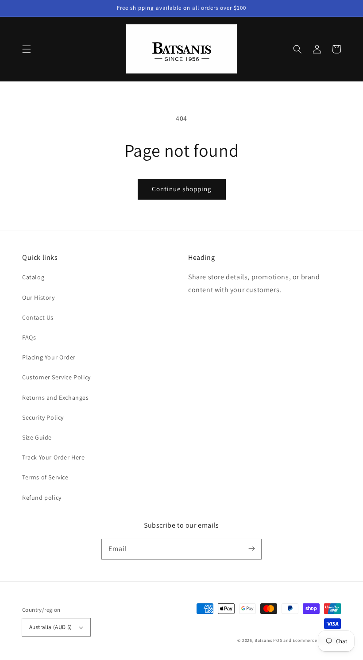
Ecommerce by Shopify (317, 640)
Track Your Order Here (53, 457)
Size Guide (37, 437)
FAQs (29, 337)
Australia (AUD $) (50, 627)
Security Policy (43, 417)
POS (277, 640)
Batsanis (263, 640)
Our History (38, 297)
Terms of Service (45, 477)
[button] (26, 49)
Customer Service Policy (56, 377)
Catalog (33, 277)
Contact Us (38, 317)
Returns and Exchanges (55, 397)
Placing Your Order (49, 357)
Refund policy (42, 498)
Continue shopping (182, 189)
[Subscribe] (251, 549)
